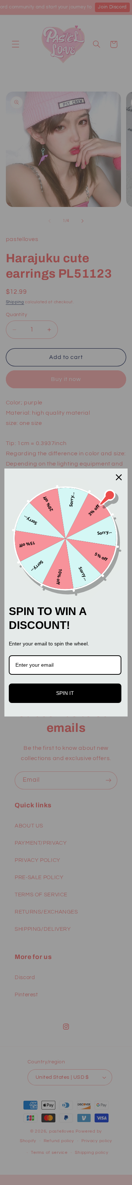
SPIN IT (65, 693)
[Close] (119, 477)
